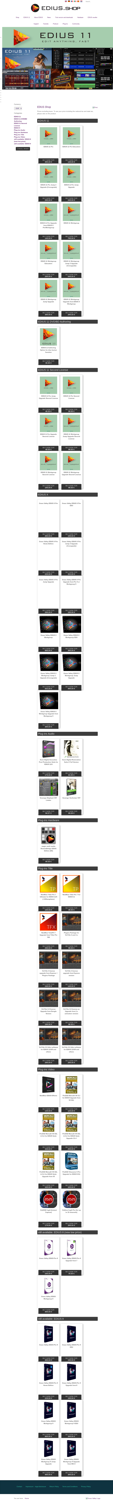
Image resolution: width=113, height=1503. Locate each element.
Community (76, 24)
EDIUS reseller (92, 17)
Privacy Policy (86, 1486)
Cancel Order (23, 149)
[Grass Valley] (94, 1498)
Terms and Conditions (70, 1486)
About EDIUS (38, 17)
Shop (17, 17)
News (49, 17)
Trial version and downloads (64, 17)
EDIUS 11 (27, 17)
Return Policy (54, 1486)
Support (36, 24)
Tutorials (46, 24)
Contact (19, 1486)
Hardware (80, 17)
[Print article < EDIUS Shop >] (95, 107)
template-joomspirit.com (112, 1471)
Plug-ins (65, 24)
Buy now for (48, 161)
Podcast (55, 24)
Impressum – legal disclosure (36, 1486)
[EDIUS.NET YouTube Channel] (14, 2)
